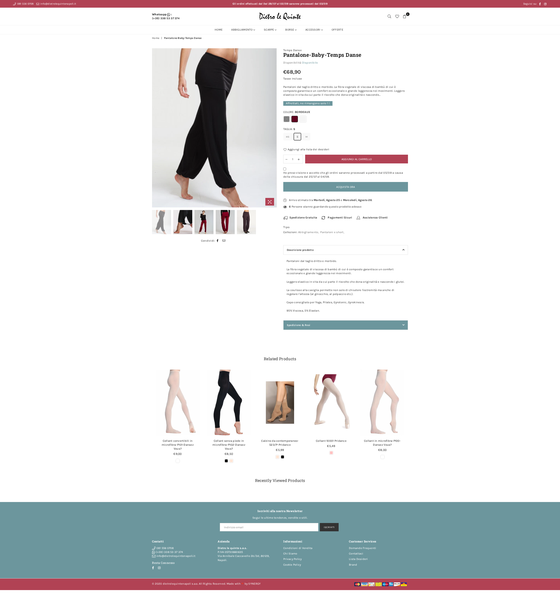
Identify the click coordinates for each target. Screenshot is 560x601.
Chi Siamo (290, 553)
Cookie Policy (292, 564)
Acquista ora (345, 187)
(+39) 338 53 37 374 (166, 18)
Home (218, 29)
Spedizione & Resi (298, 325)
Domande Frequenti (362, 548)
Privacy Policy (292, 559)
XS (287, 136)
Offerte (337, 29)
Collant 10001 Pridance (331, 440)
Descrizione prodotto (300, 249)
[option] (214, 128)
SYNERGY (254, 583)
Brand (353, 564)
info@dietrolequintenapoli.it (58, 3)
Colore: (296, 112)
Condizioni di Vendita (297, 548)
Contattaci (356, 553)
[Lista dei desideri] (397, 16)
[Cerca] (389, 16)
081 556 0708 (24, 3)
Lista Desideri (358, 559)
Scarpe (269, 29)
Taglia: (289, 129)
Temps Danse (292, 50)
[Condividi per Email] (224, 240)
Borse (290, 29)
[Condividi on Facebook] (218, 240)
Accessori (313, 29)
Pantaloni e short (331, 232)
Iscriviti (329, 527)
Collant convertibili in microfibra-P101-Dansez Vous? (178, 444)
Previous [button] (156, 128)
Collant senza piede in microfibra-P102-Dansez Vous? (228, 444)
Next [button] (273, 128)
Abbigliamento (242, 29)
